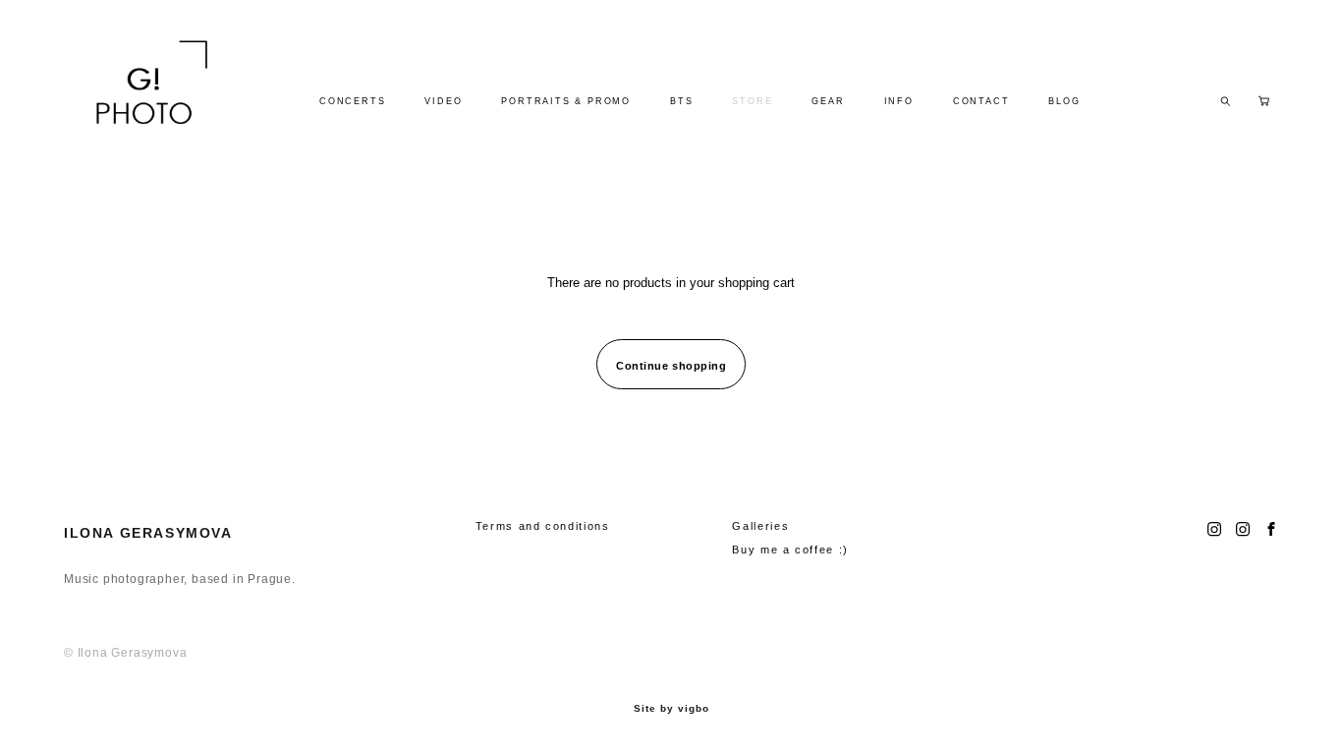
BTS (681, 101)
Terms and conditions (542, 526)
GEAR (827, 101)
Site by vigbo (671, 709)
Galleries (760, 526)
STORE (752, 101)
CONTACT (981, 101)
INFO (899, 101)
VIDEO (443, 101)
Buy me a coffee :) (790, 549)
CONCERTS (352, 101)
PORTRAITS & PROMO (566, 101)
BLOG (1064, 101)
